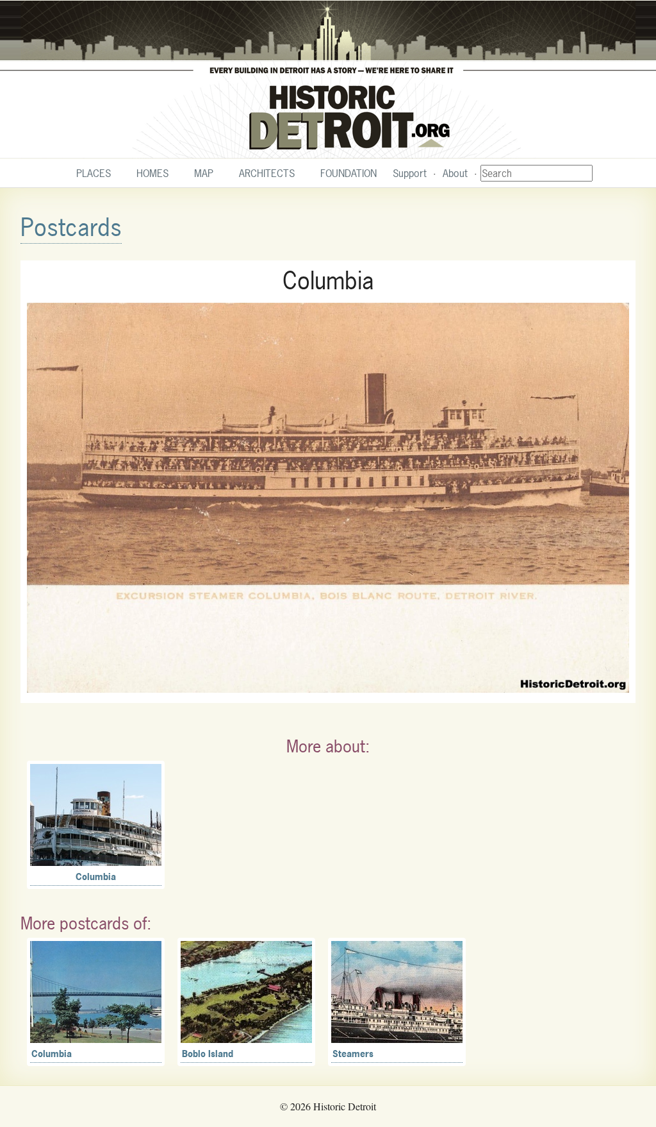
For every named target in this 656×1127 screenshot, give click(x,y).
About (455, 173)
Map (203, 173)
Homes (152, 173)
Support (410, 173)
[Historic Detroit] (328, 79)
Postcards (71, 227)
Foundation (348, 173)
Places (93, 173)
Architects (267, 173)
